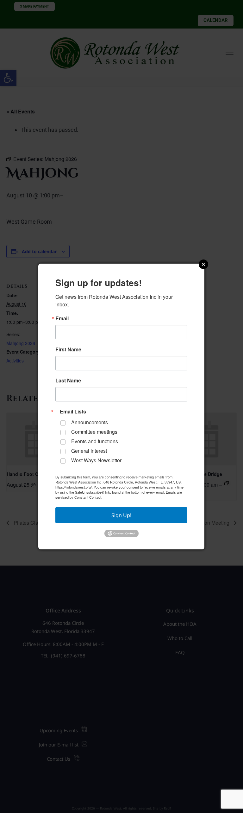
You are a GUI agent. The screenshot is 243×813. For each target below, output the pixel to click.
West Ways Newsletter (96, 460)
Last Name (68, 380)
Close (203, 264)
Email (62, 318)
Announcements (89, 422)
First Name (68, 349)
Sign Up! (121, 515)
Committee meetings (94, 431)
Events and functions (94, 441)
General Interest (89, 450)
